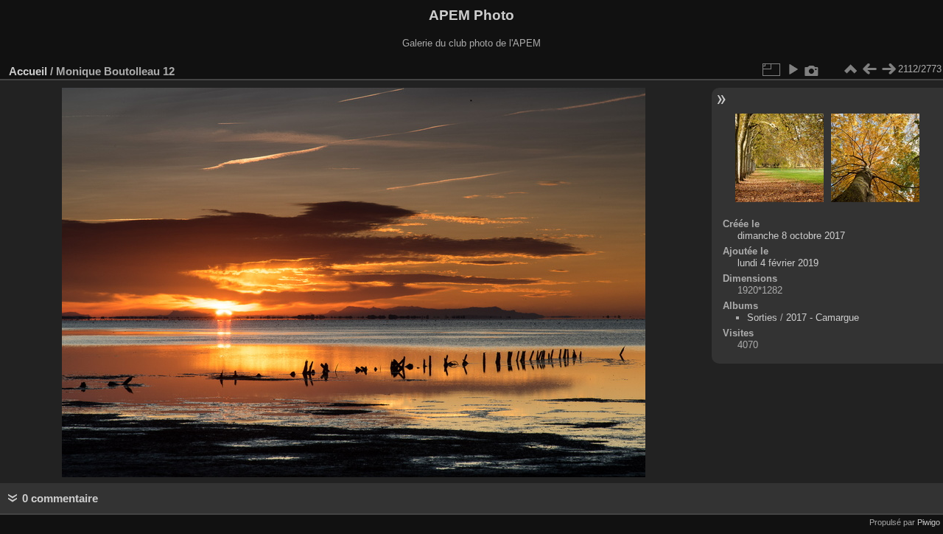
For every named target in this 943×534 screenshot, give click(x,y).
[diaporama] (792, 69)
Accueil (28, 71)
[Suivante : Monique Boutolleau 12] (888, 69)
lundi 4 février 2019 (777, 262)
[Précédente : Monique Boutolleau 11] (869, 69)
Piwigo (928, 522)
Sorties (762, 317)
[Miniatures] (850, 69)
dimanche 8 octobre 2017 (791, 235)
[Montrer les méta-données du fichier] (811, 69)
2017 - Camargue (822, 317)
